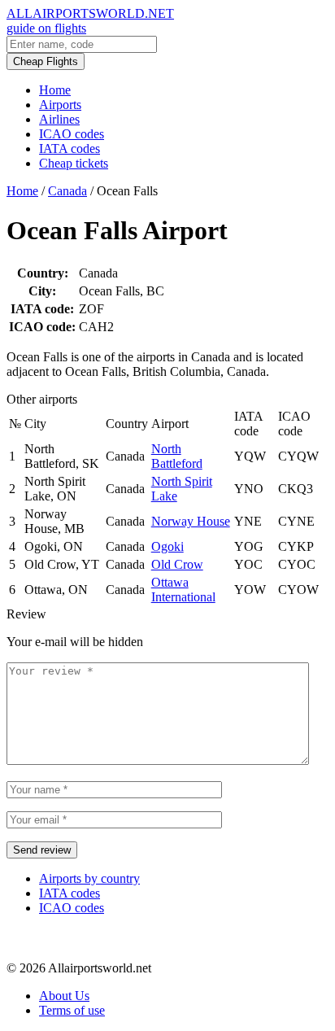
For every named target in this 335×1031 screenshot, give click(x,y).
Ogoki (167, 546)
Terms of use (72, 1010)
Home (55, 90)
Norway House (190, 521)
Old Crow (177, 564)
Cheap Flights (45, 61)
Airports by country (89, 878)
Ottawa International (183, 589)
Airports (60, 104)
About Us (64, 996)
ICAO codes (71, 134)
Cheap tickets (73, 163)
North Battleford (176, 456)
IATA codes (69, 148)
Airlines (59, 119)
